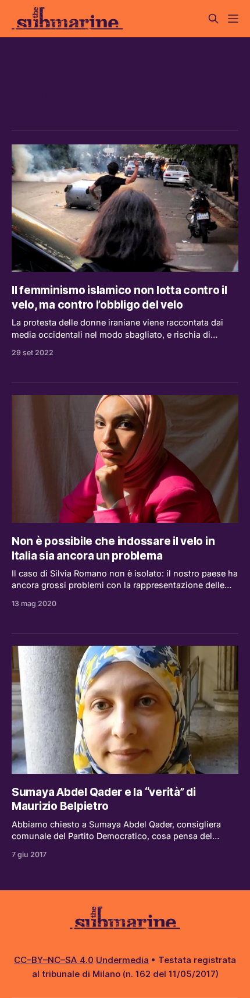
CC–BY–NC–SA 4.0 (54, 959)
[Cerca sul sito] (213, 18)
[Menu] (233, 18)
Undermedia (122, 959)
